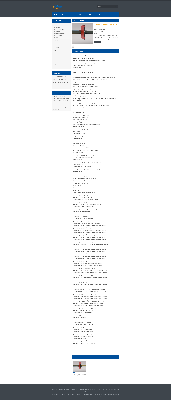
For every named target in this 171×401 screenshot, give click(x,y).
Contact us (97, 14)
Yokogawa (56, 24)
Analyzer (57, 37)
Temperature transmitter (59, 29)
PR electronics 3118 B (78, 372)
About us (64, 14)
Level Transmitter (58, 35)
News (80, 14)
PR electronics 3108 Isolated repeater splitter (110, 351)
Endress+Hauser (57, 54)
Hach (55, 64)
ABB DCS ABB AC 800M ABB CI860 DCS (60, 79)
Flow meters (57, 27)
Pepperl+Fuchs (57, 60)
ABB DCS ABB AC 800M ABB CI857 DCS (60, 82)
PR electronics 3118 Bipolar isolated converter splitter (88, 351)
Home (55, 14)
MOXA (55, 57)
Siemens (56, 67)
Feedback (88, 14)
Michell (113, 385)
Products (72, 14)
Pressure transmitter (59, 31)
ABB (55, 43)
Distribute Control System (60, 33)
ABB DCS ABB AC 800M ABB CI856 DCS (60, 85)
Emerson (56, 40)
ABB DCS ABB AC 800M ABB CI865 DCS (60, 76)
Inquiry (97, 41)
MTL (96, 385)
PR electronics (99, 385)
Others (55, 50)
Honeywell (105, 385)
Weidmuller (109, 385)
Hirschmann (56, 47)
